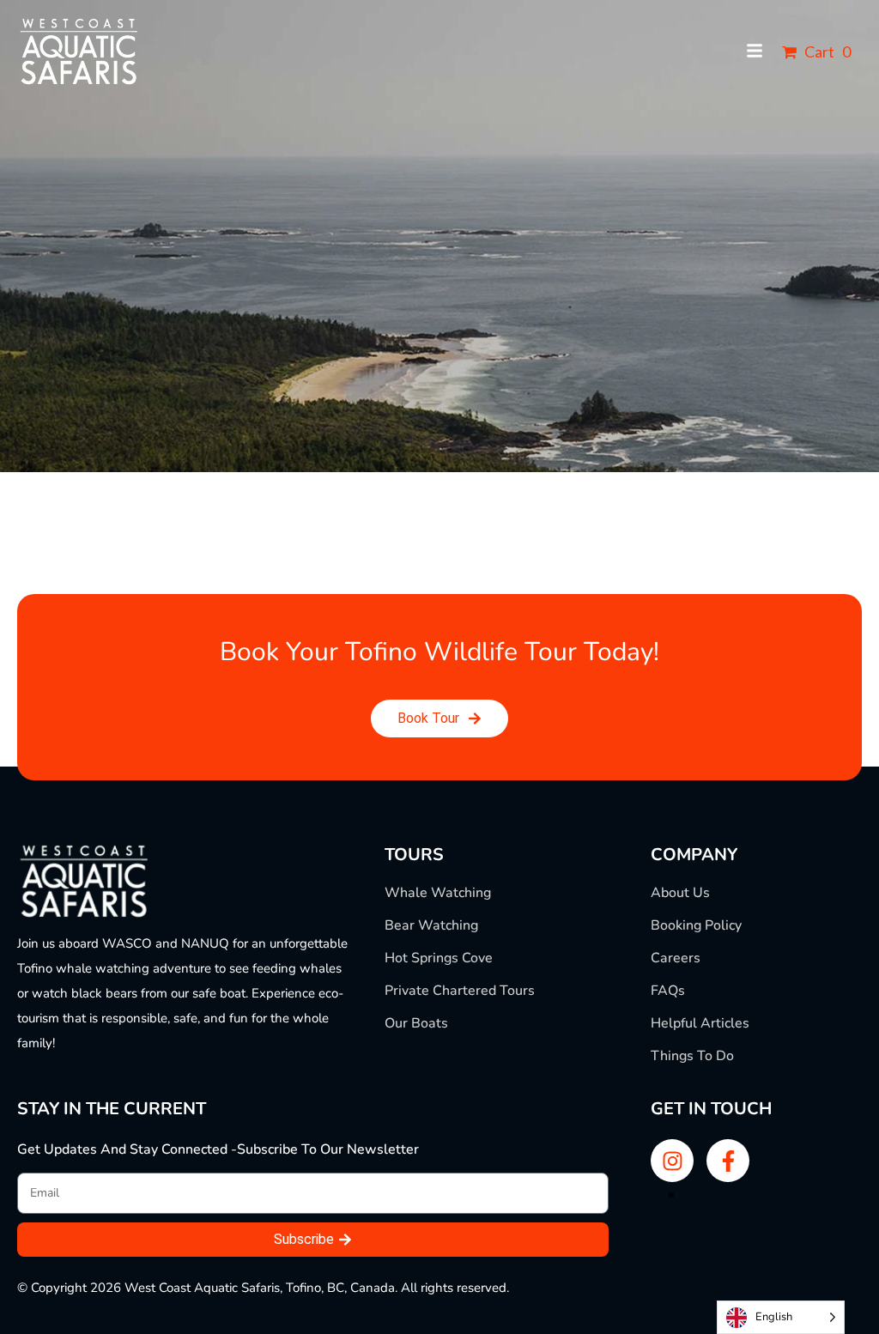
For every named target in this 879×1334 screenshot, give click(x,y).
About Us (680, 892)
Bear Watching (431, 925)
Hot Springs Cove (439, 958)
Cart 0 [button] (826, 51)
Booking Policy (696, 925)
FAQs (668, 990)
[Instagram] (672, 1160)
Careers (675, 958)
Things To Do (692, 1056)
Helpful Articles (700, 1023)
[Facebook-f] (727, 1160)
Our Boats (416, 1023)
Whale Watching (438, 892)
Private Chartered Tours (460, 990)
